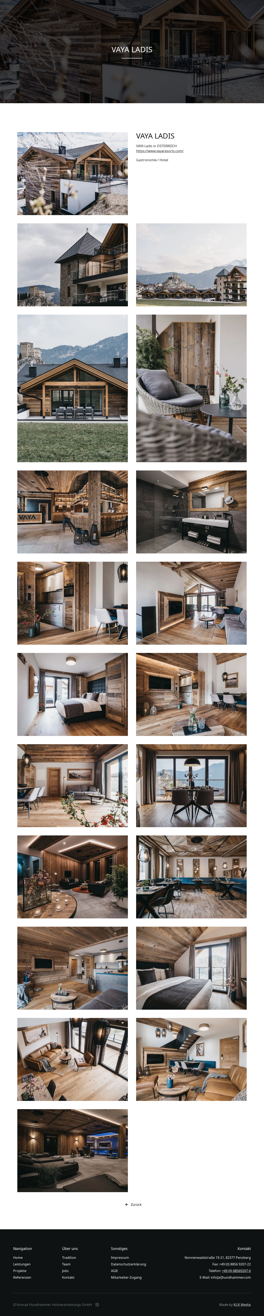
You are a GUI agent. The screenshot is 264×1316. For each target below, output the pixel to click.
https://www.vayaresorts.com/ (160, 151)
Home (18, 1257)
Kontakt (68, 1277)
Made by (235, 1304)
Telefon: (230, 1271)
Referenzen (22, 1277)
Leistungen (22, 1264)
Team (66, 1264)
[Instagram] (97, 1305)
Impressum (120, 1257)
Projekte (19, 1271)
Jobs (65, 1271)
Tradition (69, 1257)
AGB (114, 1271)
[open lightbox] (72, 173)
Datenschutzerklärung (128, 1264)
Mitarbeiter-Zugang (126, 1277)
